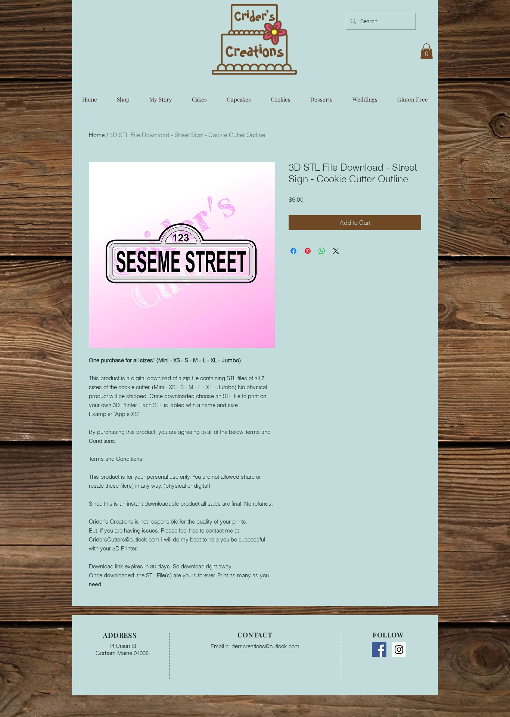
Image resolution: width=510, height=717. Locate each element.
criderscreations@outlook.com (262, 646)
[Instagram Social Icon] (399, 649)
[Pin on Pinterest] (307, 250)
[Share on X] (336, 250)
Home (97, 135)
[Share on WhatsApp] (321, 250)
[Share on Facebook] (293, 250)
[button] (426, 51)
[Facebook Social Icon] (379, 649)
